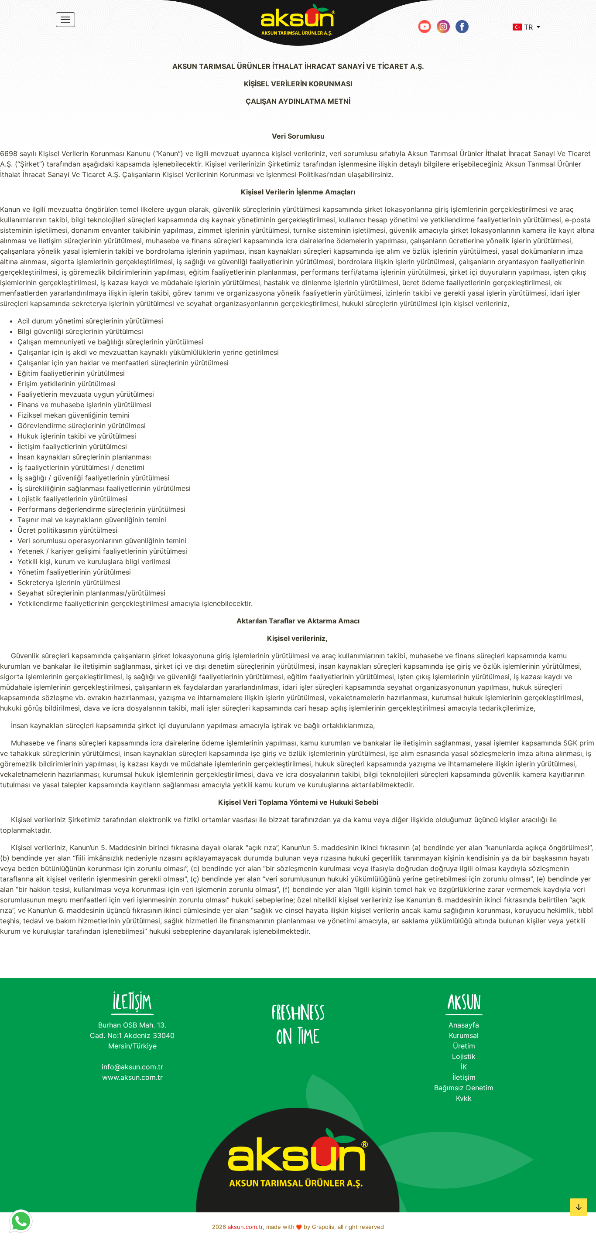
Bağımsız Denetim (463, 1087)
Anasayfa (464, 1025)
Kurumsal (464, 1035)
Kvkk (464, 1098)
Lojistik (464, 1056)
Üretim (464, 1045)
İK (464, 1066)
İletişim (464, 1077)
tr (528, 27)
